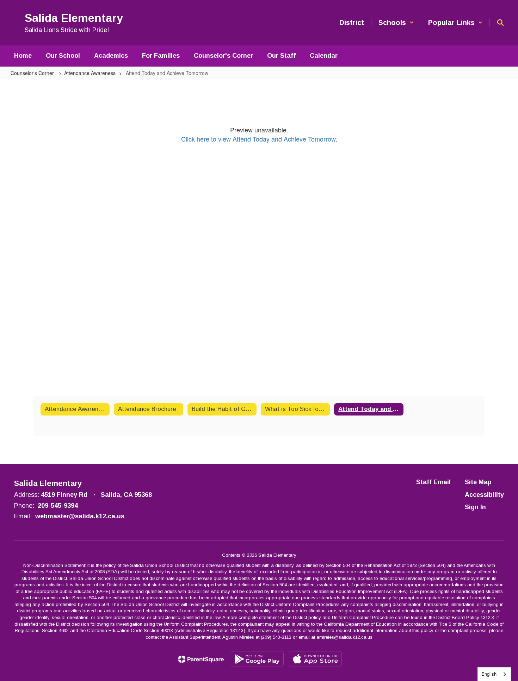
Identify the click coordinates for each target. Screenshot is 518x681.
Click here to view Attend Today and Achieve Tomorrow (258, 138)
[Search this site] (500, 22)
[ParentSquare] (201, 659)
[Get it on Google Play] (257, 659)
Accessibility (484, 494)
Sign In (475, 507)
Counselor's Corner (33, 72)
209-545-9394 (58, 505)
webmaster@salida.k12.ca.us (79, 516)
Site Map (478, 482)
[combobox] (494, 674)
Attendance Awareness (90, 72)
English (489, 673)
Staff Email (433, 482)
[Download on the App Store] (315, 659)
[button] (396, 23)
